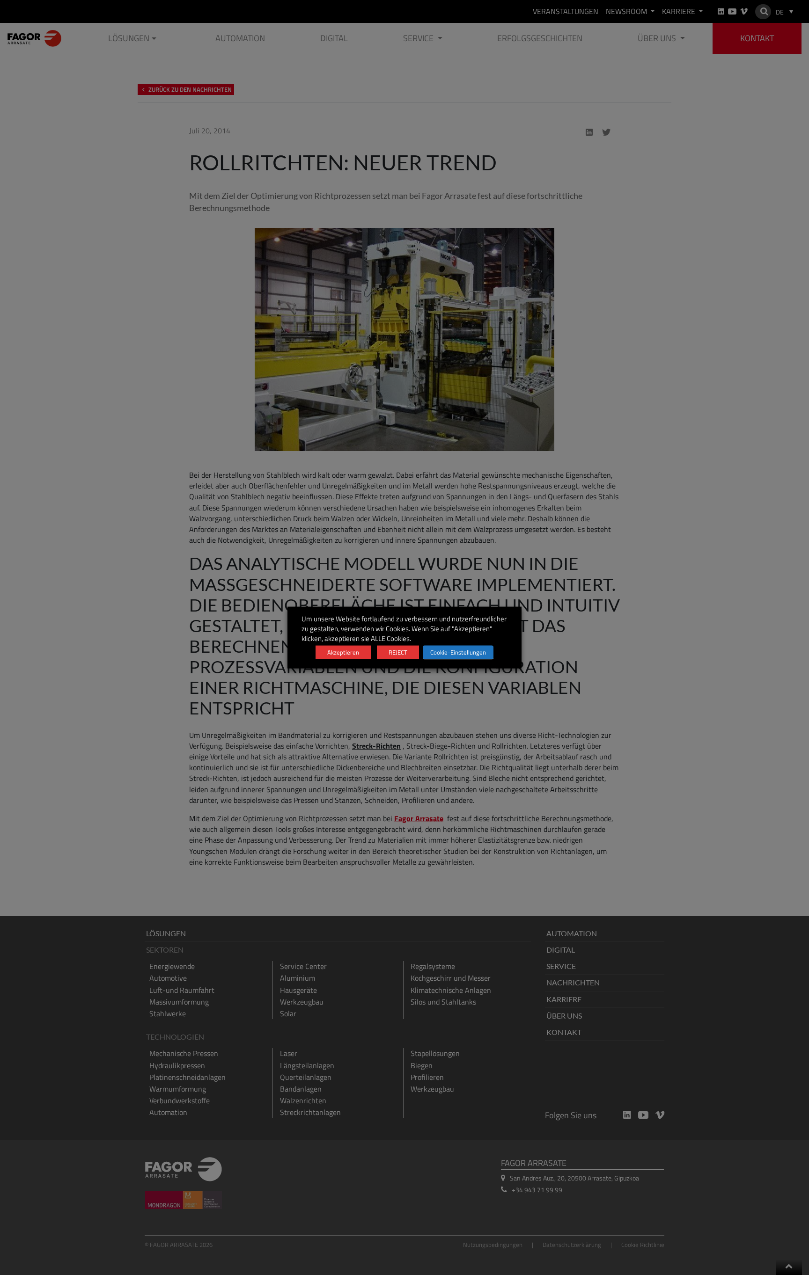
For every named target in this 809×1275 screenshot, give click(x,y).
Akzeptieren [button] (343, 652)
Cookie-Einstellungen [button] (458, 652)
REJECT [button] (398, 652)
